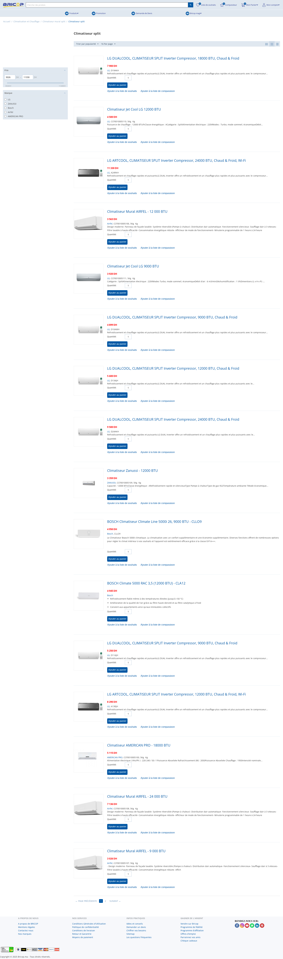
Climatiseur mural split (54, 21)
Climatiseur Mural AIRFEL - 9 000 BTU (136, 851)
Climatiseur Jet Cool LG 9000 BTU (133, 266)
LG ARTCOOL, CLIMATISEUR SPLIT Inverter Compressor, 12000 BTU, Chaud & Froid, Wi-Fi (176, 694)
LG (108, 70)
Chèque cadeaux (189, 940)
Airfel (109, 223)
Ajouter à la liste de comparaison (158, 91)
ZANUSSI (111, 482)
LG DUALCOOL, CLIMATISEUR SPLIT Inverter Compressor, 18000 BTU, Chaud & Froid (173, 58)
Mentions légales (26, 927)
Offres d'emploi (188, 933)
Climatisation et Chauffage (26, 21)
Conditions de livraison (83, 930)
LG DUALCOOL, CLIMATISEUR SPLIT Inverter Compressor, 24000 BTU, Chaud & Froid (173, 419)
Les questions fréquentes (139, 937)
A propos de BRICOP (28, 923)
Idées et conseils (134, 923)
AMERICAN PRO (114, 757)
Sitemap (130, 933)
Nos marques (24, 933)
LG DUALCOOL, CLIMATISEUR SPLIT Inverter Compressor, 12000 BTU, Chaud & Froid (173, 368)
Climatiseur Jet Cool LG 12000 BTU (134, 109)
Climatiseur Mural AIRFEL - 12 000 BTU (137, 211)
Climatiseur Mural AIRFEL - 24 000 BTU (137, 796)
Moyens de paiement (82, 937)
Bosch (110, 533)
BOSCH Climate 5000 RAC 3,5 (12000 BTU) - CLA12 (146, 583)
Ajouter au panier (117, 85)
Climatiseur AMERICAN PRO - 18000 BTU (138, 745)
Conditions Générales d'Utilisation (89, 923)
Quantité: (111, 77)
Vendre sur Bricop (189, 923)
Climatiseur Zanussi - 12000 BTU (132, 470)
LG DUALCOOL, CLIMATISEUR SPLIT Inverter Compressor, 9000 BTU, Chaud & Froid (172, 317)
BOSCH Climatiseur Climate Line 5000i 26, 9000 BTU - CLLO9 (154, 521)
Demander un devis (136, 927)
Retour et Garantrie (81, 933)
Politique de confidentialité (85, 927)
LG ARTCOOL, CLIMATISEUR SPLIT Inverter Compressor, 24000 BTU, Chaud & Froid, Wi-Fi (176, 160)
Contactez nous (25, 930)
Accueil (6, 21)
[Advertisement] (35, 46)
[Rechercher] (190, 4)
